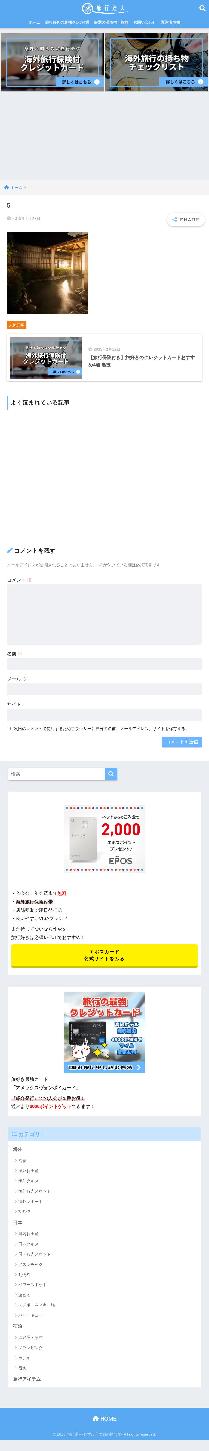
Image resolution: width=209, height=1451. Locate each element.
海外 (17, 1149)
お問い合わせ (144, 22)
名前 (14, 653)
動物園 (24, 1274)
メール (17, 679)
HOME (108, 1419)
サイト (14, 704)
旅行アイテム (27, 1379)
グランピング (30, 1347)
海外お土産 (28, 1170)
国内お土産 (28, 1233)
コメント (19, 580)
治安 (22, 1160)
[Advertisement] (104, 139)
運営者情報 (170, 22)
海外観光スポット (34, 1191)
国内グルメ (28, 1244)
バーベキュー (30, 1315)
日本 (17, 1222)
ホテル (24, 1358)
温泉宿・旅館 (30, 1337)
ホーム (34, 22)
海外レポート (30, 1201)
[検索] (111, 774)
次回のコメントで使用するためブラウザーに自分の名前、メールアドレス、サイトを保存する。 (101, 728)
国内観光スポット (34, 1254)
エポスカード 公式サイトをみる (104, 955)
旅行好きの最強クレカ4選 (67, 22)
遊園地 (24, 1295)
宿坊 (22, 1368)
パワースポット (32, 1284)
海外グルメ (28, 1181)
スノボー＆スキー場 (36, 1305)
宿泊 (17, 1326)
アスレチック (30, 1264)
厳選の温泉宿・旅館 (111, 22)
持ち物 (24, 1211)
